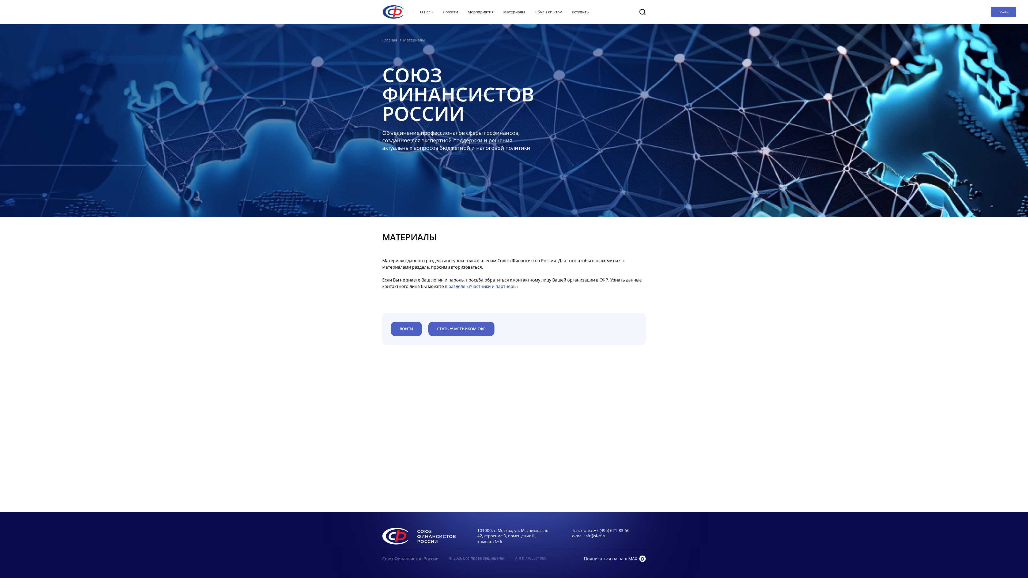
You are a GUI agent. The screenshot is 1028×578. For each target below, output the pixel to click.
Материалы (514, 11)
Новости (450, 11)
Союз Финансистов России (410, 559)
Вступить (580, 11)
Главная (389, 40)
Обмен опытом (548, 11)
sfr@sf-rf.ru (596, 535)
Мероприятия (481, 11)
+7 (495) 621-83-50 (612, 530)
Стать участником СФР (461, 328)
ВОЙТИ (406, 328)
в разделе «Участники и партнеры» (482, 286)
